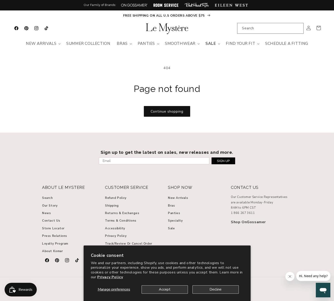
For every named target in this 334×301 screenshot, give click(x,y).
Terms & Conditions (120, 221)
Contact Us (51, 221)
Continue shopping (167, 111)
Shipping (112, 206)
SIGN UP (223, 161)
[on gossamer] (134, 5)
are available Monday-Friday (252, 202)
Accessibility (115, 228)
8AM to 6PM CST (243, 208)
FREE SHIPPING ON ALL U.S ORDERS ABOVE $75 (164, 15)
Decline (215, 289)
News (46, 213)
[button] (42, 43)
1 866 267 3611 (243, 213)
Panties (174, 213)
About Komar (52, 251)
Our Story (49, 206)
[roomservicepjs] (166, 5)
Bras (171, 206)
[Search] (298, 28)
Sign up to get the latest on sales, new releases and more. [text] (167, 152)
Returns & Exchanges (122, 213)
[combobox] (270, 28)
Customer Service (126, 187)
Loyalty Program (55, 244)
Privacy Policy (110, 277)
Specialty (175, 221)
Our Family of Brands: (100, 5)
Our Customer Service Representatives (259, 197)
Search (47, 198)
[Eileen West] (231, 5)
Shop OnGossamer (248, 222)
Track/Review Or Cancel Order (128, 244)
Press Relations (54, 236)
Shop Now (180, 187)
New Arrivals (178, 198)
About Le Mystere (63, 187)
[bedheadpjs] (196, 5)
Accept (164, 289)
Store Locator (53, 228)
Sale (171, 228)
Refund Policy (116, 198)
